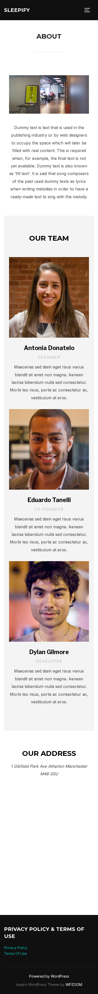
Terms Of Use (15, 953)
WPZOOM (74, 984)
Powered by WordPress (49, 976)
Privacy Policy (15, 948)
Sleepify (17, 10)
